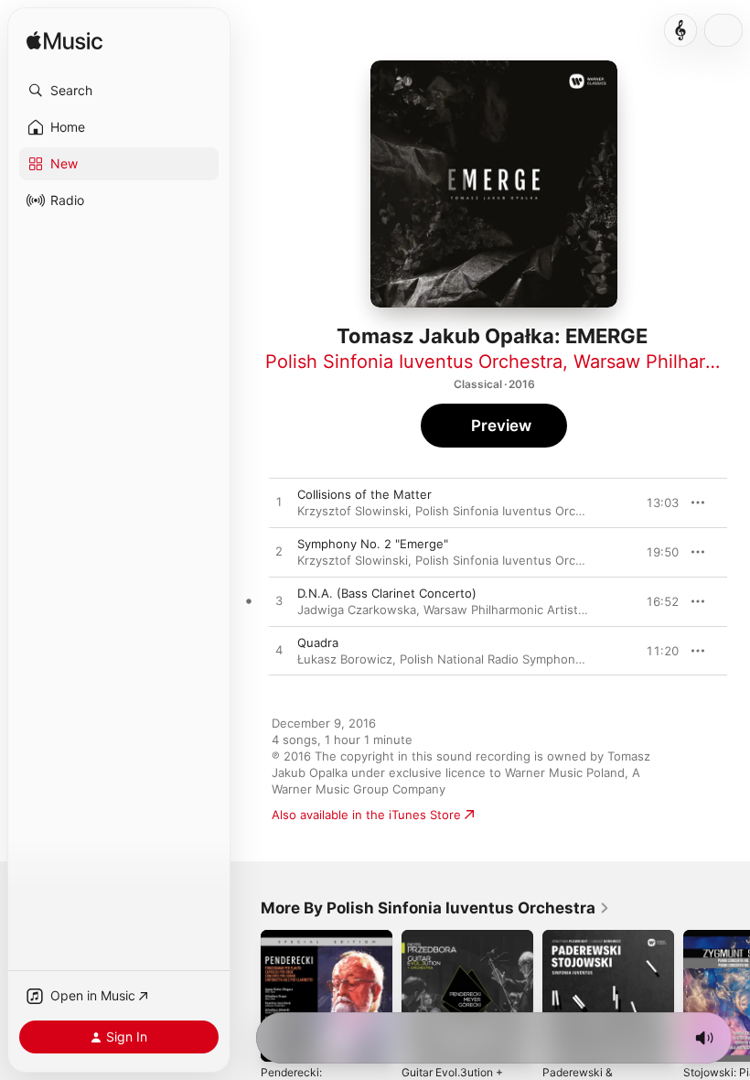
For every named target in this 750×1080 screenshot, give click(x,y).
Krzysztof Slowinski (352, 510)
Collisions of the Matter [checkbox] (364, 494)
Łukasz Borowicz (344, 659)
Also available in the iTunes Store (366, 814)
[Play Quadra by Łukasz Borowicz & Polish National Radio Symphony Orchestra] (279, 651)
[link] (435, 908)
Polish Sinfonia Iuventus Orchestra (413, 362)
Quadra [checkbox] (317, 642)
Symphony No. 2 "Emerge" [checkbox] (372, 543)
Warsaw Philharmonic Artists (503, 609)
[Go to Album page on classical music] (680, 30)
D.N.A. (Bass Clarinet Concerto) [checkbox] (387, 593)
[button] (119, 90)
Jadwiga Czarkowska (356, 609)
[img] (64, 41)
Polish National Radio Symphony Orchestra (521, 659)
